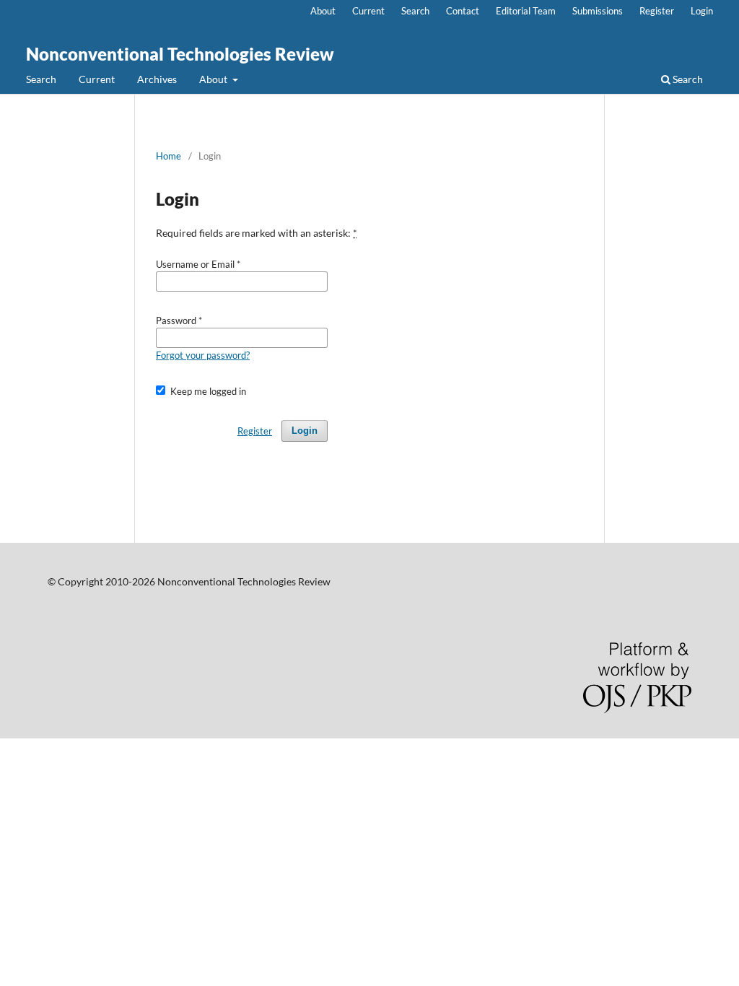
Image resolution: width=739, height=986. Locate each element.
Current (97, 79)
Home (168, 156)
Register (656, 11)
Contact (462, 11)
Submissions (597, 11)
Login (702, 11)
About (214, 79)
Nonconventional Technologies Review (180, 53)
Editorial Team (526, 11)
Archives (157, 79)
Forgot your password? (203, 355)
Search (41, 79)
